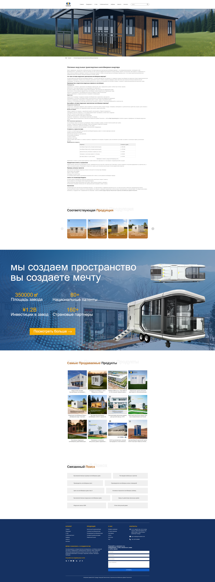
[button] (152, 228)
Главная (82, 4)
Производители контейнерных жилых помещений (124, 483)
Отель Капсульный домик (121, 505)
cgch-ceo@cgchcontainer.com (138, 536)
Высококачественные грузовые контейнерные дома (87, 475)
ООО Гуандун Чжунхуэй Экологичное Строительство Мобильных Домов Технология (118, 190)
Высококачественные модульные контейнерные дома (88, 498)
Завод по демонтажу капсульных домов (128, 498)
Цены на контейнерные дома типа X (83, 490)
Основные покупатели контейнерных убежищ (124, 490)
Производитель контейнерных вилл (83, 483)
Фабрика (113, 4)
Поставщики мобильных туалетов (128, 475)
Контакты (126, 4)
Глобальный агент (104, 4)
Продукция (88, 4)
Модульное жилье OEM (80, 505)
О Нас (96, 4)
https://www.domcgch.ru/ (114, 118)
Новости (119, 4)
